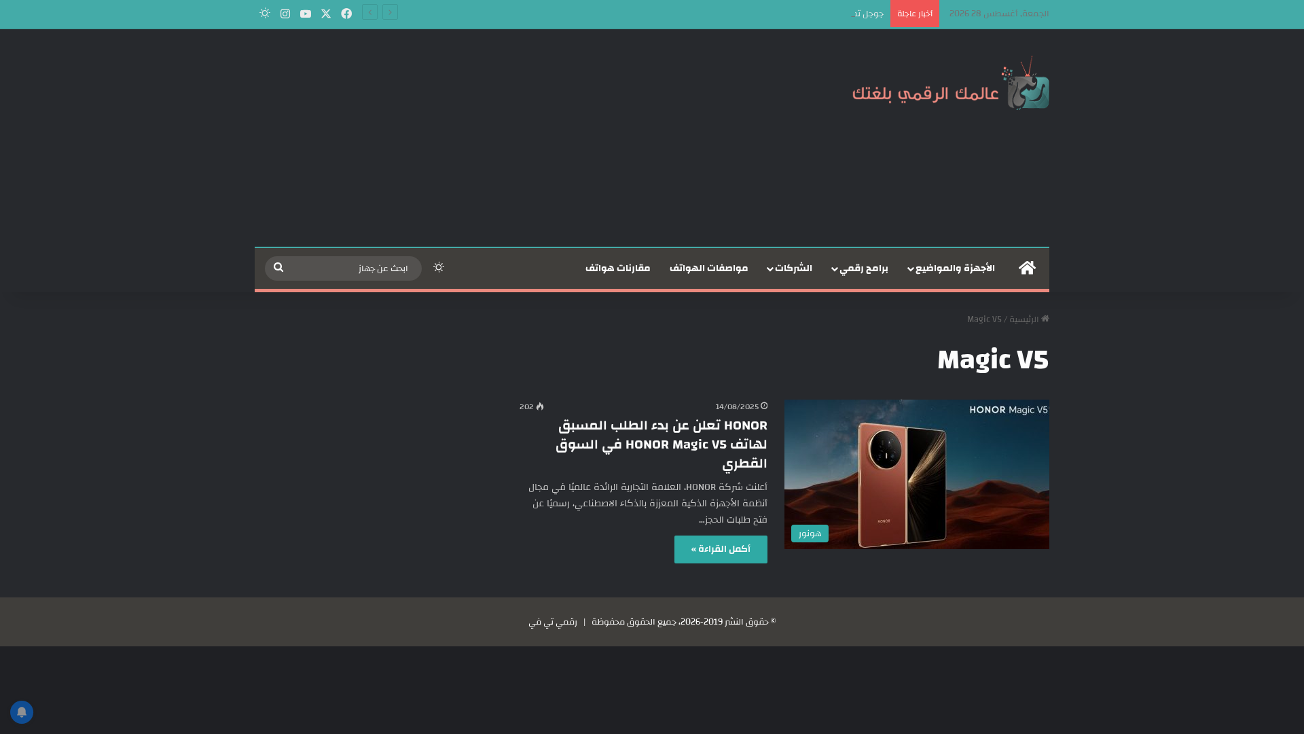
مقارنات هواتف (618, 268)
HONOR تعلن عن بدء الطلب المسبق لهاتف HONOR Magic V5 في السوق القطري (661, 444)
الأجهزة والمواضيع (955, 268)
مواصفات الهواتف (709, 268)
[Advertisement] (516, 138)
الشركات (793, 268)
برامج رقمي (863, 268)
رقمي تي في (552, 622)
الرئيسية (1025, 319)
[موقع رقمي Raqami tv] (950, 80)
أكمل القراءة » (720, 549)
